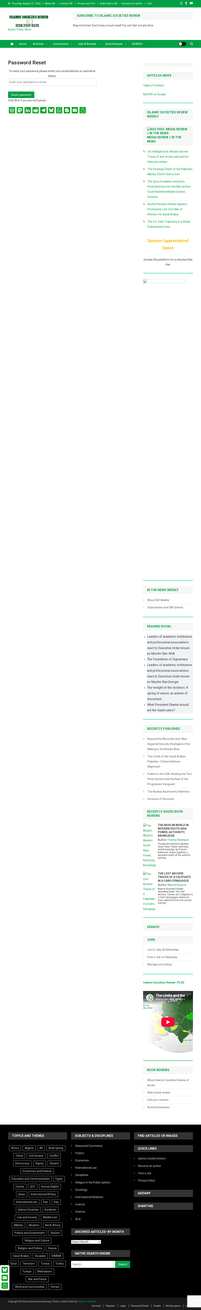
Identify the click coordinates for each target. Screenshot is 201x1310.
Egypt (59, 1178)
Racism (55, 1232)
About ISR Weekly (158, 600)
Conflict (54, 1155)
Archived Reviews (158, 1107)
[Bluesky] (5, 1270)
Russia (52, 1248)
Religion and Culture (37, 1240)
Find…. (150, 3)
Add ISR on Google (154, 94)
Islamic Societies (28, 1209)
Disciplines (81, 1175)
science (80, 1204)
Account (96, 1305)
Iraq (56, 1202)
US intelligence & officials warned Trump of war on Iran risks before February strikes (168, 156)
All (41, 1148)
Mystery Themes (87, 1301)
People (157, 1305)
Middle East (50, 1217)
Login (123, 1305)
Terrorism (29, 1263)
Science (80, 1211)
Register (110, 1305)
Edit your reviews (157, 1099)
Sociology (81, 1189)
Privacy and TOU (86, 3)
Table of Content (153, 85)
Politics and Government (30, 1232)
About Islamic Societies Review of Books (168, 1083)
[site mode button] (182, 44)
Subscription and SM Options (165, 607)
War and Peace (37, 1279)
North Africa (52, 1225)
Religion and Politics (30, 1248)
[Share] (5, 1286)
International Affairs (43, 1194)
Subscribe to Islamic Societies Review (108, 16)
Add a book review (158, 1092)
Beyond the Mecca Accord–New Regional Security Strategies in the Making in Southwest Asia (168, 744)
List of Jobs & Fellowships (163, 949)
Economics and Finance (37, 1171)
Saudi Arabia (21, 1255)
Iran (45, 1202)
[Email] (5, 1278)
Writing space (173, 1305)
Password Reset (140, 1305)
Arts (78, 1219)
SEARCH (137, 43)
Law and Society (27, 1217)
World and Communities (30, 1286)
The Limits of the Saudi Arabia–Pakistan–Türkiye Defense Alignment (167, 761)
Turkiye (26, 1271)
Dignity (39, 1163)
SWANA (56, 1255)
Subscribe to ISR (108, 3)
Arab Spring (55, 1148)
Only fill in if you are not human (27, 100)
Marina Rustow (177, 884)
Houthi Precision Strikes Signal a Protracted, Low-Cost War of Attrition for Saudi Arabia (167, 209)
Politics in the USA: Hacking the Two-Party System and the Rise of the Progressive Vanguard (170, 779)
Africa (15, 1148)
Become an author (132, 3)
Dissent (54, 1163)
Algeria (29, 1148)
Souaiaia (40, 1255)
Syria (13, 1263)
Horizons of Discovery (160, 798)
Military (18, 1225)
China (19, 1155)
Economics (82, 1160)
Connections (60, 43)
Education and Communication (31, 1178)
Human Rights (50, 1186)
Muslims (34, 1225)
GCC (32, 1186)
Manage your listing (159, 964)
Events (20, 1186)
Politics (79, 1153)
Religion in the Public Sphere (92, 1182)
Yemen (54, 1286)
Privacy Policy (146, 1180)
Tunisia (45, 1263)
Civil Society (36, 1155)
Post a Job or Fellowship (162, 957)
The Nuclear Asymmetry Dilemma (168, 791)
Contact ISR (66, 3)
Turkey (59, 1263)
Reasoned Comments (88, 1145)
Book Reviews (114, 43)
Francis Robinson (178, 839)
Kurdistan (50, 1209)
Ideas (21, 1194)
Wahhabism (44, 1271)
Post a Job (144, 1173)
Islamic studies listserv (152, 1158)
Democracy (22, 1163)
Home (22, 43)
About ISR (50, 3)
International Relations (89, 1197)
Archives (38, 43)
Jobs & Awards (87, 43)
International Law (26, 1202)
